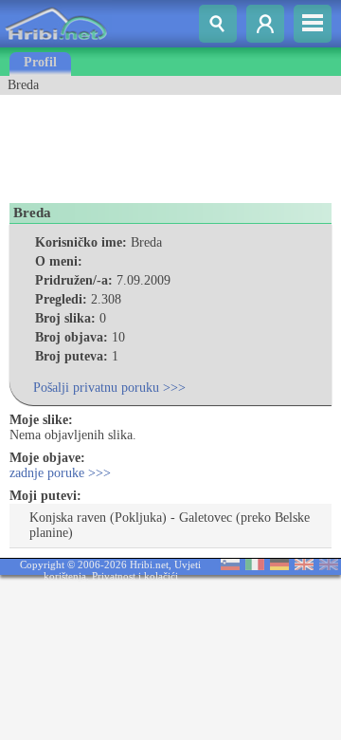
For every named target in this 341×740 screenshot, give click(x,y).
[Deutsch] (279, 566)
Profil (40, 62)
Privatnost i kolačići (135, 576)
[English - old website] (328, 566)
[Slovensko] (230, 566)
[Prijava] (265, 24)
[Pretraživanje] (218, 24)
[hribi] (56, 43)
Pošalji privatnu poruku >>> (109, 387)
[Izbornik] (313, 24)
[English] (304, 566)
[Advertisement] (151, 142)
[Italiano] (254, 566)
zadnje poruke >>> (60, 473)
